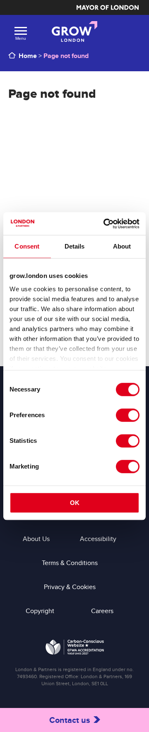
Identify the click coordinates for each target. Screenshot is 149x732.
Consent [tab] (26, 246)
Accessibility (98, 539)
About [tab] (122, 246)
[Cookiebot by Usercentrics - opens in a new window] (105, 223)
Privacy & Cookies (70, 587)
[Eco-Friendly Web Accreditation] (75, 649)
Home (28, 55)
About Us (36, 539)
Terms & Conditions (70, 563)
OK (74, 502)
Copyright (40, 611)
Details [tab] (75, 246)
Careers (102, 611)
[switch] (127, 415)
